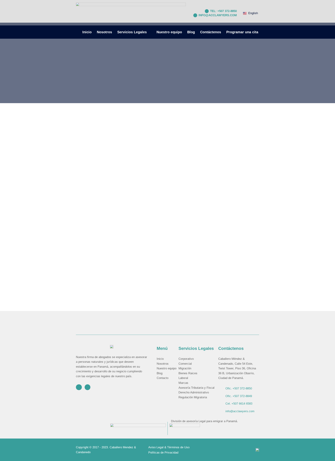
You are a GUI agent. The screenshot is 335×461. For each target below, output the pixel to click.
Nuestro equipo (169, 32)
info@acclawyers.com (218, 15)
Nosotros (104, 32)
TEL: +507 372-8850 (223, 11)
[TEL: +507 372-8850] (207, 11)
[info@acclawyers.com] (195, 15)
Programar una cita (242, 32)
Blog (191, 32)
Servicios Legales (132, 32)
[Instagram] (79, 387)
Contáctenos (210, 32)
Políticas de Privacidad (163, 452)
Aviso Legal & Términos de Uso (168, 447)
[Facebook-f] (88, 387)
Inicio (87, 32)
